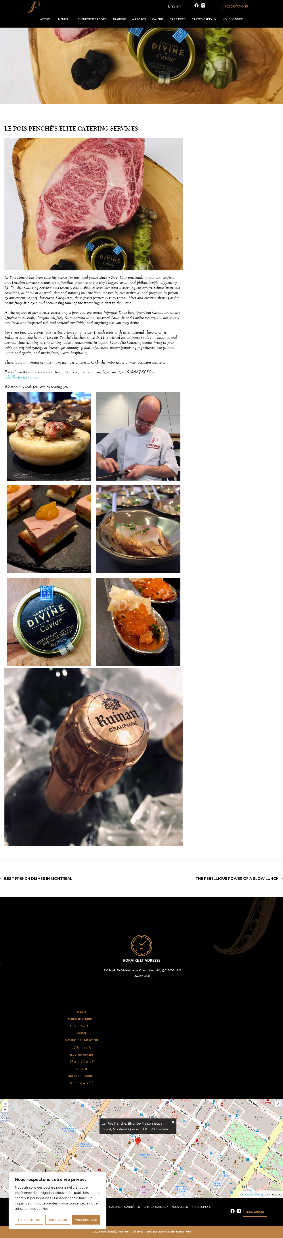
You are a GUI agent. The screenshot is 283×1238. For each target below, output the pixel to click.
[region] (57, 1200)
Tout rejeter (57, 1220)
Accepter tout (86, 1220)
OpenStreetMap (253, 1194)
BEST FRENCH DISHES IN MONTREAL (38, 879)
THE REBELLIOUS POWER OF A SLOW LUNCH (237, 879)
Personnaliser (29, 1220)
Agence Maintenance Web (174, 1232)
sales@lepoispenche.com (23, 377)
